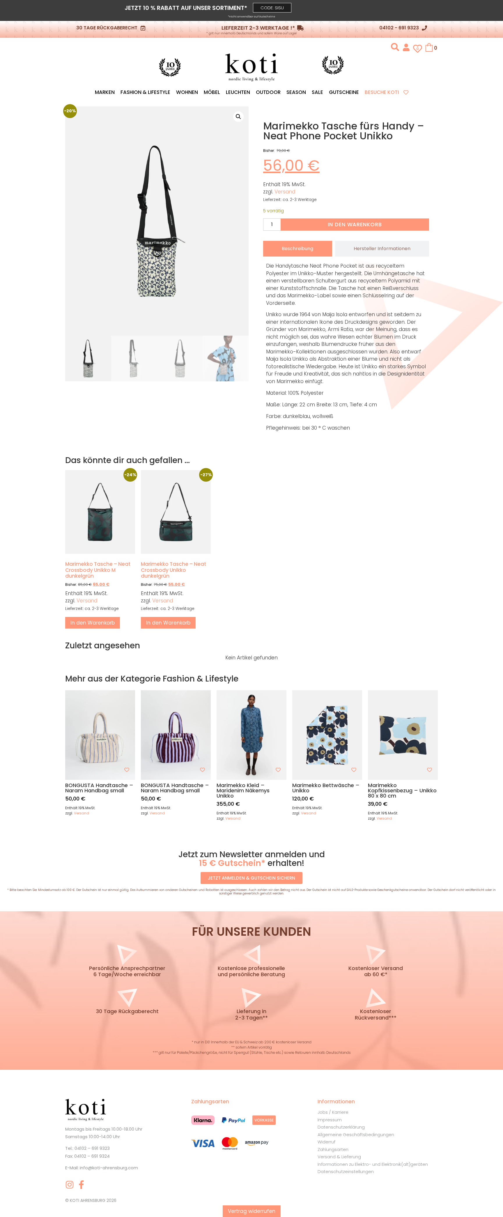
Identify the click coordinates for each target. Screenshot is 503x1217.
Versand (284, 191)
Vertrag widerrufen (251, 1211)
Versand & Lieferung (339, 1157)
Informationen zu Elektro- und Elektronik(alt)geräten (373, 1164)
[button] (272, 8)
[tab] (297, 249)
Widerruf (326, 1142)
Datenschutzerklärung (341, 1127)
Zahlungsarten (333, 1149)
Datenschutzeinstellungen (346, 1171)
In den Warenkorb (355, 224)
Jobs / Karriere (333, 1112)
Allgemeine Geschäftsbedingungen (356, 1134)
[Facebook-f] (81, 1184)
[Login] (406, 47)
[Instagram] (69, 1184)
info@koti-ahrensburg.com (109, 1168)
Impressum (330, 1120)
